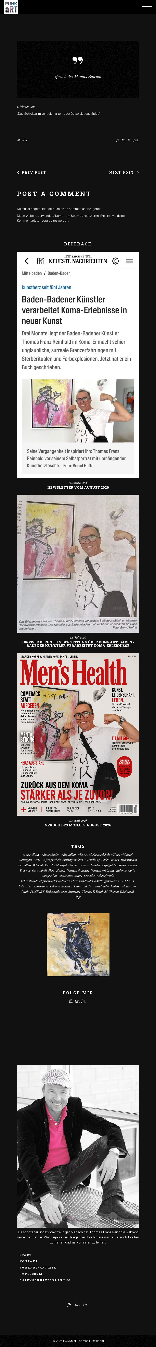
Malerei (115, 886)
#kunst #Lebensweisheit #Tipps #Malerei (105, 854)
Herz (52, 870)
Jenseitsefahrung (78, 870)
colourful (60, 865)
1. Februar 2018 (26, 107)
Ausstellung (92, 860)
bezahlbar (24, 865)
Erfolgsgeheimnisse (114, 865)
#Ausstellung (31, 854)
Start (26, 1255)
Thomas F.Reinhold (121, 891)
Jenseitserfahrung (103, 870)
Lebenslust (25, 886)
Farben (132, 865)
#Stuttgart (25, 860)
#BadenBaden (50, 854)
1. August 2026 (78, 820)
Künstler (89, 876)
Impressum (31, 1274)
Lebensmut (41, 886)
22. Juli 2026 (78, 637)
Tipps (77, 897)
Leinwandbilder (99, 886)
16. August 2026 (78, 483)
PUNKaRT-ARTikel (38, 1267)
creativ (96, 865)
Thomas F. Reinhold (94, 891)
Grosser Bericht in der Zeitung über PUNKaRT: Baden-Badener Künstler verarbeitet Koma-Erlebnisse (78, 644)
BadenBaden (129, 860)
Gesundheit (39, 870)
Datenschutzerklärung (45, 1280)
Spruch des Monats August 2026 (78, 825)
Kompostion (49, 876)
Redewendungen (56, 891)
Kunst (78, 876)
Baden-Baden (110, 860)
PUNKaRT (37, 891)
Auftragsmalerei (72, 860)
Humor (60, 870)
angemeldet (39, 209)
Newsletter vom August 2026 (78, 487)
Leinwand (80, 886)
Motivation (129, 886)
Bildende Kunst (43, 865)
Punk (25, 891)
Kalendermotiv (125, 870)
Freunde (25, 870)
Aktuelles (23, 140)
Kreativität (65, 876)
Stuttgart (74, 891)
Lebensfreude (105, 876)
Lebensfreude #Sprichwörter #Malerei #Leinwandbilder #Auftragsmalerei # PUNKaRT (77, 881)
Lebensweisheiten (61, 886)
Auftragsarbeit (51, 860)
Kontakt (29, 1261)
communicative (78, 865)
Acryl (37, 860)
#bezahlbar (68, 854)
